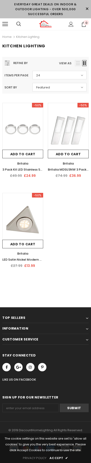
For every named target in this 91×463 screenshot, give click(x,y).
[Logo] (45, 23)
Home (7, 37)
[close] (87, 9)
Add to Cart (22, 154)
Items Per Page (16, 75)
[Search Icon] (18, 24)
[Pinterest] (42, 367)
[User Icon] (71, 24)
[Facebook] (6, 367)
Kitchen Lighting (27, 37)
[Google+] (18, 367)
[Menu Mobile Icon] (5, 24)
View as (65, 63)
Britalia (22, 163)
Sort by (10, 87)
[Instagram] (30, 367)
